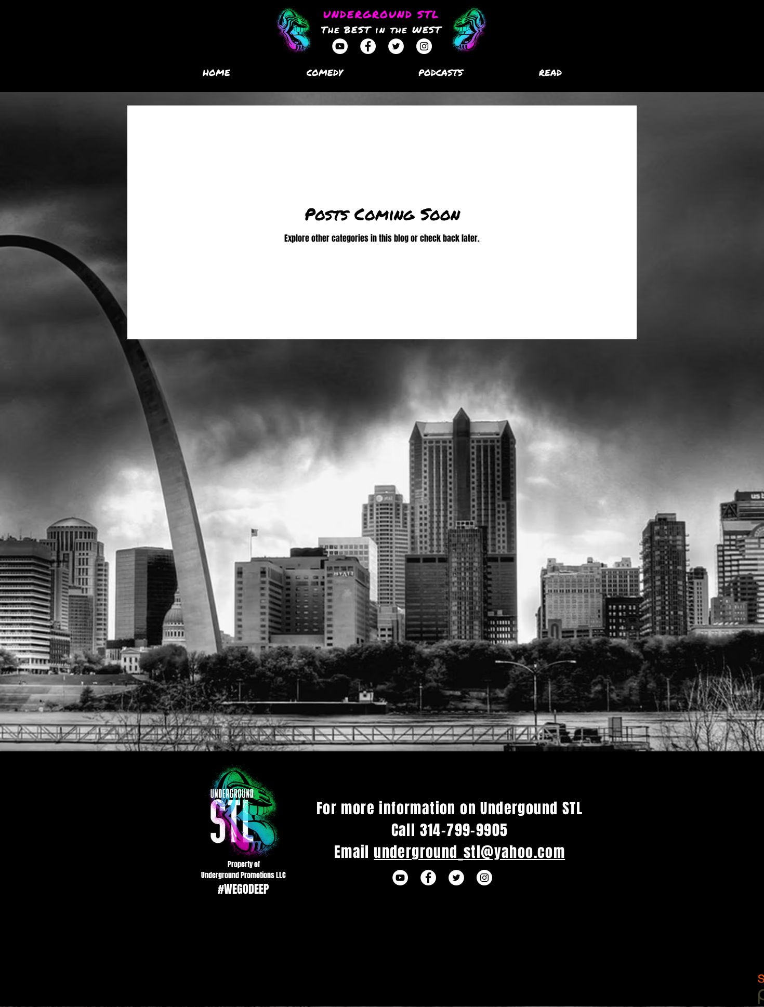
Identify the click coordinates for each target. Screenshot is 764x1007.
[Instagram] (424, 46)
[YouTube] (340, 46)
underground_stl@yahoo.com (469, 852)
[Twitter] (396, 46)
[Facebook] (368, 46)
